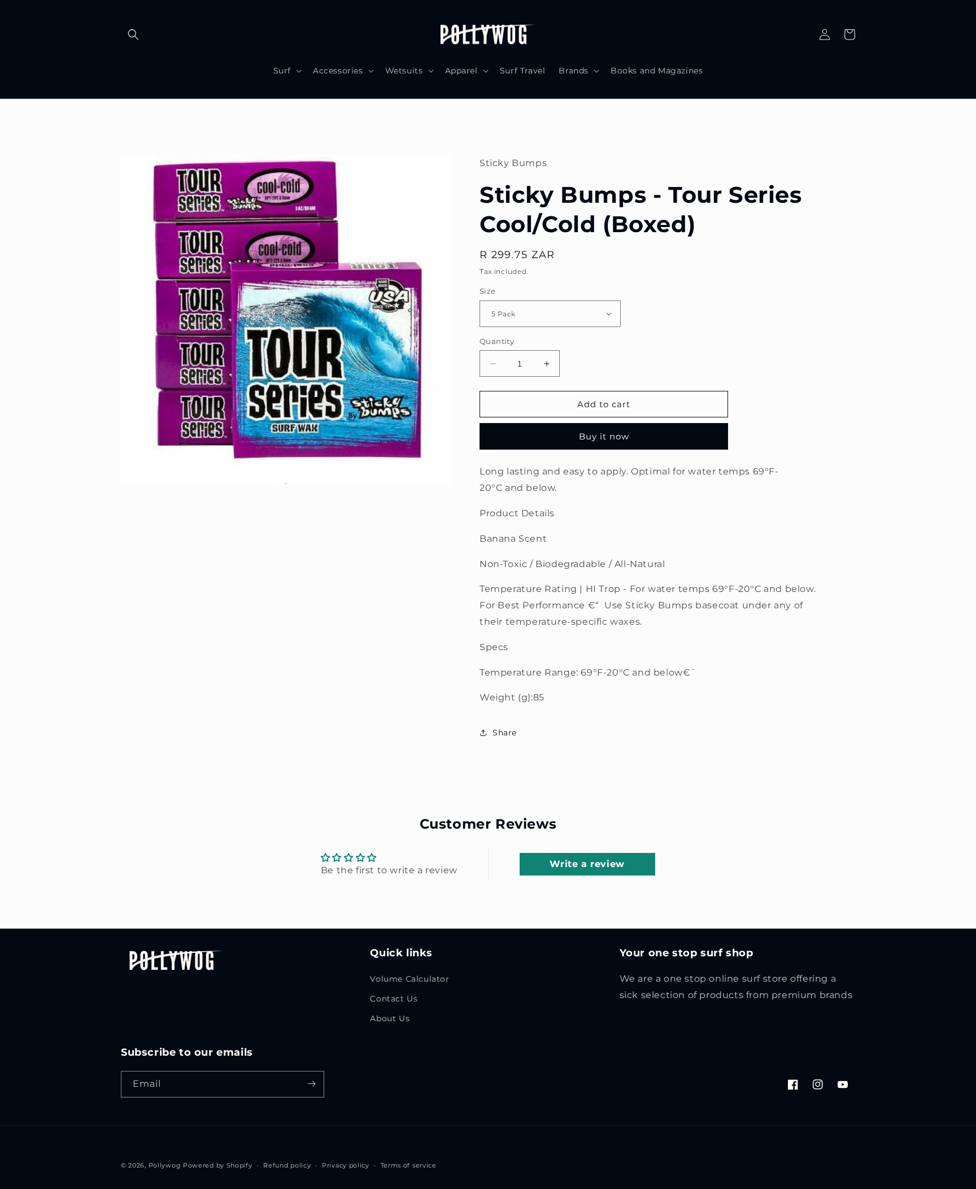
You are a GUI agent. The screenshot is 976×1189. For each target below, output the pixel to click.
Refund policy (287, 1165)
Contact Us (393, 999)
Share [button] (505, 733)
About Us (389, 1019)
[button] (133, 34)
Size (488, 290)
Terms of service (409, 1165)
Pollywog (165, 1165)
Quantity (497, 341)
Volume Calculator (409, 979)
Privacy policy (345, 1165)
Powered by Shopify (217, 1165)
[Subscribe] (311, 1083)
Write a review (587, 864)
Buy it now (604, 436)
